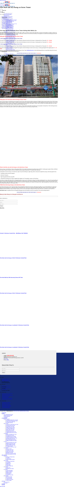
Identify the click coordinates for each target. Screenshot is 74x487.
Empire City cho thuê (9, 451)
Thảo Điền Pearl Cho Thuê (11, 436)
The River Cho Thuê (9, 449)
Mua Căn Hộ (4, 455)
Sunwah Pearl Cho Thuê (10, 425)
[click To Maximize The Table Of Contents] (1, 10)
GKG (8, 359)
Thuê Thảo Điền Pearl (6, 404)
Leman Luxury (8, 458)
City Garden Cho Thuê (10, 426)
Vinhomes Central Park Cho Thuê (11, 23)
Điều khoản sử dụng (25, 411)
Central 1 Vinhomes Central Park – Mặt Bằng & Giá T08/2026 (14, 233)
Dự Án (3, 12)
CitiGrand (5, 417)
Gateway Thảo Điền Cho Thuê (11, 35)
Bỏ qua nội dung (3, 0)
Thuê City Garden (5, 397)
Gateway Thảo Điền (9, 474)
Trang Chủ (4, 10)
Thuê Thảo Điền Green (6, 407)
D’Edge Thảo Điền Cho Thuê (11, 440)
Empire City (8, 467)
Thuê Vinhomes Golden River (7, 395)
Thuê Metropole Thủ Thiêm (7, 399)
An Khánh (6, 469)
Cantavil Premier (9, 478)
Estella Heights (8, 473)
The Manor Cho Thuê (9, 29)
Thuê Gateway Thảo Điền (6, 406)
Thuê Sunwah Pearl (5, 396)
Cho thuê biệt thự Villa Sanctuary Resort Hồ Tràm (11, 277)
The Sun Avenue (9, 477)
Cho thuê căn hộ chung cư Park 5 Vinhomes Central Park (13, 257)
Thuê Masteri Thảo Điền (6, 402)
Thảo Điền (5, 31)
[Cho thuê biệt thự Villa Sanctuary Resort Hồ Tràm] (14, 275)
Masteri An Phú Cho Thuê (10, 443)
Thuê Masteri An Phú (6, 403)
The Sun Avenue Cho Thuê (11, 454)
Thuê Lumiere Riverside (6, 405)
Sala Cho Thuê (8, 45)
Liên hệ (3, 484)
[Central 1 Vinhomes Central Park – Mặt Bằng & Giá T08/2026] (10, 231)
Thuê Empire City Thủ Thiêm (7, 398)
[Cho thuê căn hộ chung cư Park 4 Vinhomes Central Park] (11, 291)
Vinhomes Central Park (10, 461)
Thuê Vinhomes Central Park (7, 393)
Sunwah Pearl (4, 389)
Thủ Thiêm (6, 44)
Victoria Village (8, 480)
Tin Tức (3, 481)
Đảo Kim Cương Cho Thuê (10, 49)
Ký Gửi (3, 483)
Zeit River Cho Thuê (9, 450)
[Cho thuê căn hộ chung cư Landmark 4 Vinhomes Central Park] (8, 345)
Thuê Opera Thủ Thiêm (6, 394)
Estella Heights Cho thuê (10, 41)
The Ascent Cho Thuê (10, 435)
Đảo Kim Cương (9, 476)
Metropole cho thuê (9, 48)
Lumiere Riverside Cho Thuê (10, 39)
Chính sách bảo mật (17, 411)
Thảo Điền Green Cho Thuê (11, 437)
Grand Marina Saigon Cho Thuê (11, 20)
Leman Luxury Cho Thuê (10, 421)
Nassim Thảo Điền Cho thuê (10, 37)
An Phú (5, 441)
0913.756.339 (2, 486)
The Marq (7, 54)
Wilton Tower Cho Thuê (9, 28)
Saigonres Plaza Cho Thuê (11, 431)
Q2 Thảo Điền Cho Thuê (10, 438)
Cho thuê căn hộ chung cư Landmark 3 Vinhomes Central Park (14, 325)
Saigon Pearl (8, 463)
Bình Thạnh (6, 423)
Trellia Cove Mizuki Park (6, 379)
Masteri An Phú (8, 472)
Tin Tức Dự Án (6, 482)
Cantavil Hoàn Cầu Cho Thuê (11, 432)
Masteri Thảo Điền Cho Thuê (11, 434)
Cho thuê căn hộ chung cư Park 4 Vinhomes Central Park (13, 293)
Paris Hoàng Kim (6, 15)
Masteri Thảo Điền (9, 471)
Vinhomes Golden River (10, 53)
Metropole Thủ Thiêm (10, 468)
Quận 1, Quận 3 (7, 419)
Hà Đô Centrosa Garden (10, 459)
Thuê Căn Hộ (4, 418)
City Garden (8, 462)
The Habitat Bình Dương (8, 13)
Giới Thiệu (6, 358)
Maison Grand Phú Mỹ (7, 14)
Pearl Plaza (8, 464)
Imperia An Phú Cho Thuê (10, 445)
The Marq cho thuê (9, 422)
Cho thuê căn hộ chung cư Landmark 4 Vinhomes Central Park (14, 347)
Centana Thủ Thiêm (9, 479)
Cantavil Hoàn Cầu (9, 465)
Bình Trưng (6, 475)
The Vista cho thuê (9, 446)
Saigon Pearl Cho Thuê (10, 427)
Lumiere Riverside (9, 470)
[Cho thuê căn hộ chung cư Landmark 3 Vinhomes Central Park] (19, 323)
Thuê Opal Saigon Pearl (10, 428)
